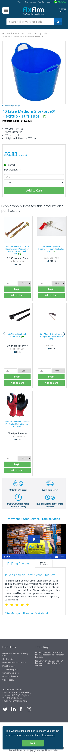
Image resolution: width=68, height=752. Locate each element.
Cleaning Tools (40, 33)
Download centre (10, 676)
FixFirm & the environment (14, 662)
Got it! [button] (33, 743)
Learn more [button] (48, 735)
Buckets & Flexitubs (13, 36)
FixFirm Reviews (18, 563)
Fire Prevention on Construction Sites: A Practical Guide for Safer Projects (49, 655)
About (33, 2)
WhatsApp (62, 2)
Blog (26, 2)
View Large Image (12, 105)
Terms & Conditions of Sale (21, 750)
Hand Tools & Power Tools (19, 33)
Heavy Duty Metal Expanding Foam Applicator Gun (51, 249)
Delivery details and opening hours (15, 654)
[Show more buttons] (63, 556)
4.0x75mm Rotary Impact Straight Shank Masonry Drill (51, 336)
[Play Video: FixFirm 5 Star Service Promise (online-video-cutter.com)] (34, 539)
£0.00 (62, 11)
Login (49, 2)
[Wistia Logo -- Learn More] (57, 556)
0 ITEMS (62, 9)
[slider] (30, 556)
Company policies (10, 673)
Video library (8, 680)
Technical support (10, 669)
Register (41, 2)
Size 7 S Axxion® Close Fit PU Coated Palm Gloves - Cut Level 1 (17, 424)
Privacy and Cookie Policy (46, 750)
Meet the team (8, 666)
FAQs (44, 563)
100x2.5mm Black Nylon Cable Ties (17, 335)
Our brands (7, 659)
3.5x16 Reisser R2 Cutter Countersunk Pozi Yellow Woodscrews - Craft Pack (17, 250)
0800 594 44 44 (14, 698)
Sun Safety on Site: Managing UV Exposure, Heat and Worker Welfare (49, 663)
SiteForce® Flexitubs (34, 36)
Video (20, 2)
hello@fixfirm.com (18, 700)
